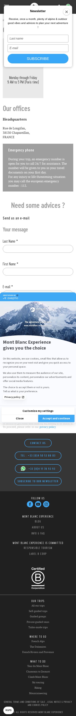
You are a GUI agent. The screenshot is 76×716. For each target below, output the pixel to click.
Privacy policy (12, 397)
